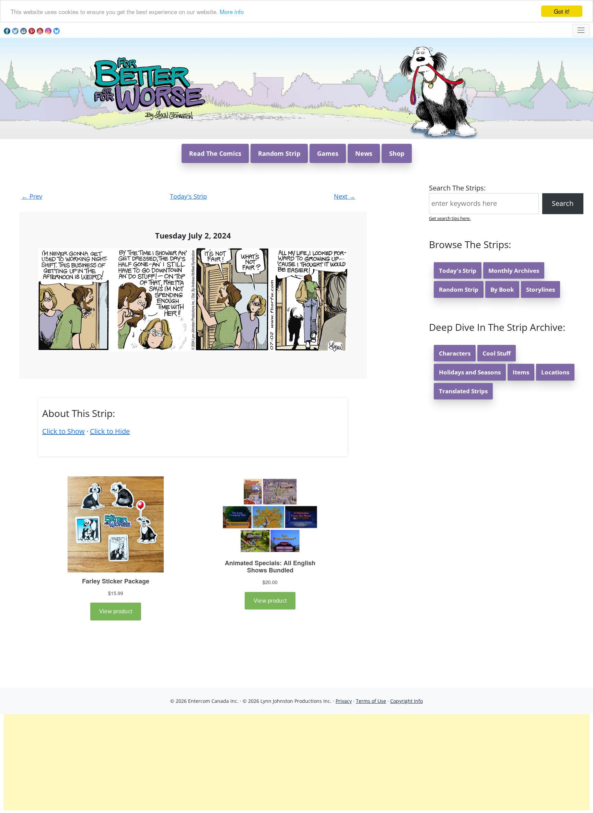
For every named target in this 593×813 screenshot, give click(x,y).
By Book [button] (502, 289)
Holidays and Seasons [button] (470, 372)
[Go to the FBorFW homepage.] (148, 87)
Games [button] (327, 153)
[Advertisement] (296, 762)
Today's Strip (188, 196)
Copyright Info (406, 701)
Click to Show (63, 431)
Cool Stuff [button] (496, 353)
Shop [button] (396, 153)
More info (232, 11)
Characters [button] (454, 353)
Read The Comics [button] (215, 153)
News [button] (363, 153)
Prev (32, 196)
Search (562, 203)
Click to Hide (110, 431)
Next (344, 196)
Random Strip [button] (279, 153)
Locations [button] (555, 372)
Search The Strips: (457, 188)
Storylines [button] (540, 289)
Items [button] (521, 372)
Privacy (344, 701)
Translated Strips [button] (463, 391)
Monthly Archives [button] (513, 271)
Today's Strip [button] (457, 271)
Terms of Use (371, 701)
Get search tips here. (449, 218)
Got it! (562, 11)
